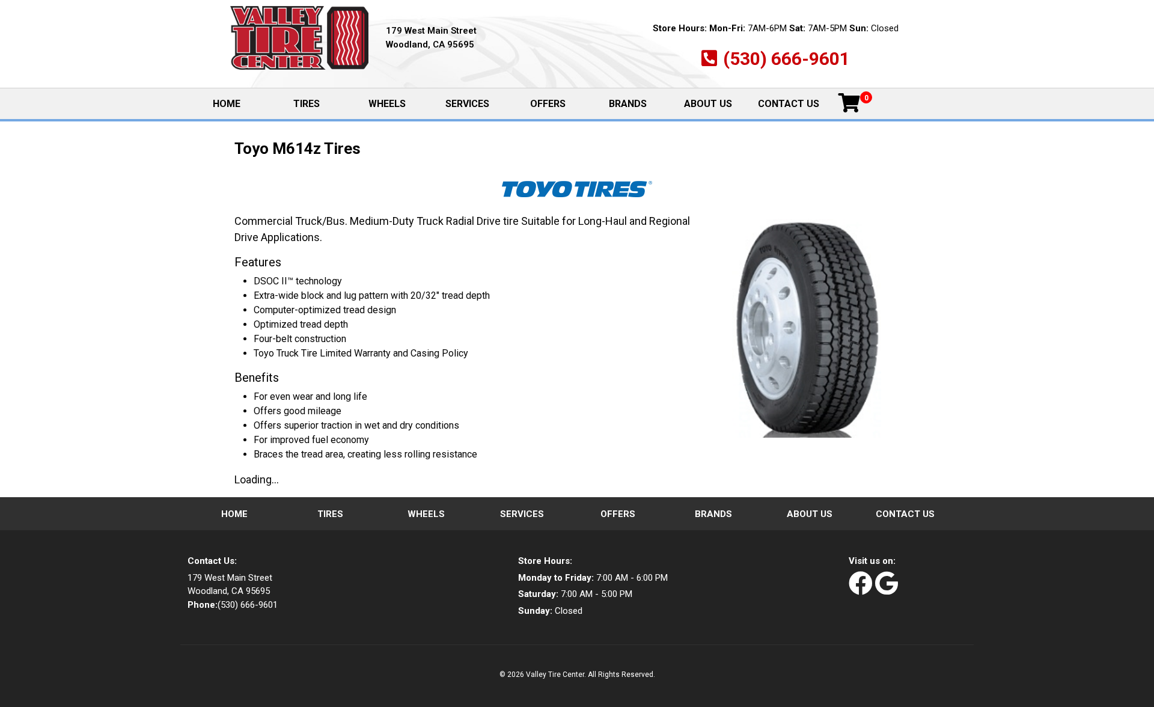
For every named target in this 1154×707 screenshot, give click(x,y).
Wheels (387, 103)
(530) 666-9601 (786, 58)
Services (467, 103)
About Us (708, 103)
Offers (548, 103)
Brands (628, 103)
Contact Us (788, 103)
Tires (306, 103)
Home (239, 104)
